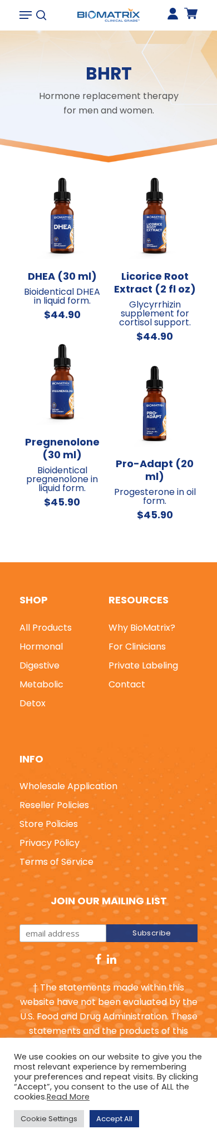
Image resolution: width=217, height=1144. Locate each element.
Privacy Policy (49, 842)
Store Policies (48, 824)
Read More (68, 1097)
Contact (126, 684)
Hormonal (41, 646)
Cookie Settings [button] (49, 1118)
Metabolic (41, 684)
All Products (45, 627)
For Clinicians (137, 646)
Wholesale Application (68, 786)
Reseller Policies (54, 805)
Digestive (39, 665)
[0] (191, 18)
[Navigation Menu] (25, 15)
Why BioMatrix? (141, 627)
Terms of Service (56, 861)
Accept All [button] (114, 1118)
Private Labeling (143, 665)
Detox (32, 703)
